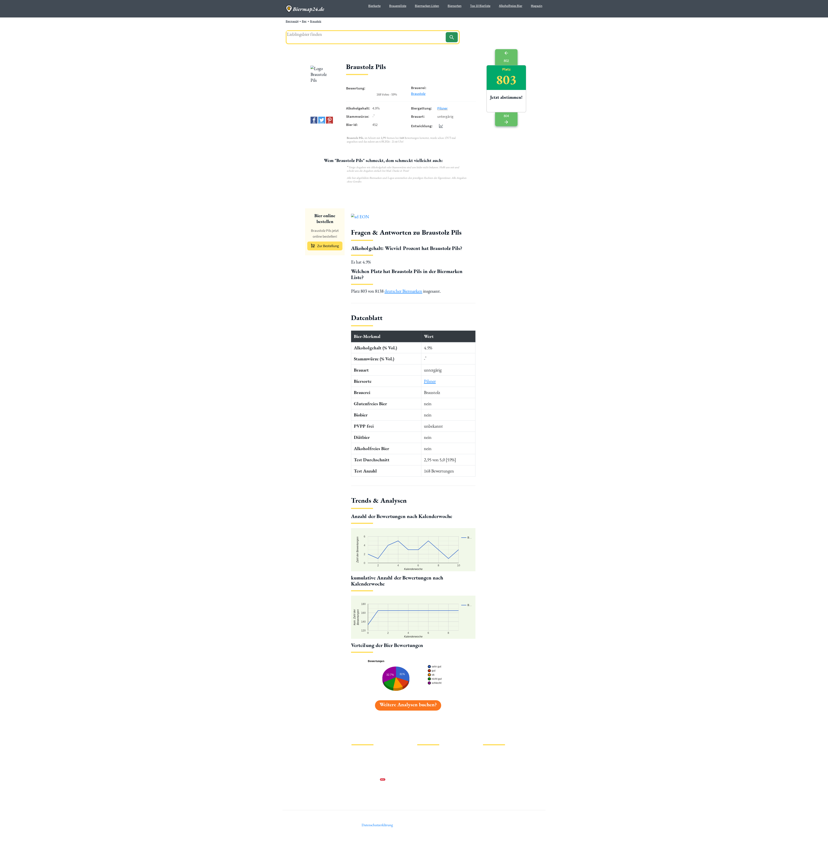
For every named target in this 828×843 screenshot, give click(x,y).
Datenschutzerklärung (364, 766)
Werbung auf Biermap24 (365, 780)
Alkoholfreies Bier (510, 6)
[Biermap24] (305, 9)
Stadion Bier (424, 773)
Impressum (357, 759)
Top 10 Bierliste (480, 6)
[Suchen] (452, 37)
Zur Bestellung (328, 245)
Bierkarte (374, 6)
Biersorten (454, 6)
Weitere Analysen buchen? (408, 704)
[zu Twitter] (321, 120)
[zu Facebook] (313, 120)
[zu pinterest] (329, 120)
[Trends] (440, 125)
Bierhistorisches (426, 787)
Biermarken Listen (427, 6)
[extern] (496, 754)
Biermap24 (292, 21)
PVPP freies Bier (426, 780)
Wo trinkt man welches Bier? (433, 794)
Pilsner (442, 108)
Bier (304, 21)
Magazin (536, 6)
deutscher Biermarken (403, 291)
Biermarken (424, 766)
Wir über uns (358, 773)
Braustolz (315, 21)
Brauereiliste (397, 6)
